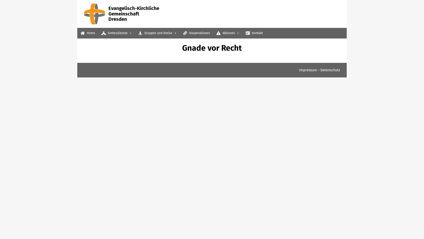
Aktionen (228, 33)
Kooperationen (199, 33)
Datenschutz (330, 70)
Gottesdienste (117, 33)
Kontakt (257, 33)
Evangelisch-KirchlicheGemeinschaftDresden (133, 13)
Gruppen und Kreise (158, 33)
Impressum (308, 70)
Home (90, 33)
